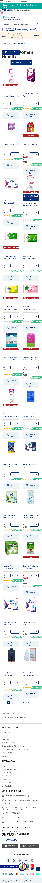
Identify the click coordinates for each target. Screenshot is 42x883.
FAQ (3, 766)
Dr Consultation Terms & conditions (15, 749)
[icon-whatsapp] (32, 860)
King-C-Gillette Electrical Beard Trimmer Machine (9, 674)
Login (19, 30)
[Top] (38, 869)
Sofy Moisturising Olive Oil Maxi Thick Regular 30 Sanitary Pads (10, 516)
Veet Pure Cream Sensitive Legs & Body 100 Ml (11, 415)
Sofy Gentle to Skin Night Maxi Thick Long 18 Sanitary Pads (31, 466)
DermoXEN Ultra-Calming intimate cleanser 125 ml (29, 674)
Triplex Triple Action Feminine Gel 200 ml (30, 204)
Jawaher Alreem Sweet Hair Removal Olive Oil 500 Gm (10, 567)
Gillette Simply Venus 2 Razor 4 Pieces (30, 516)
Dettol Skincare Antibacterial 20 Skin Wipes (30, 308)
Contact (5, 779)
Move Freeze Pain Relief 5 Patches (29, 415)
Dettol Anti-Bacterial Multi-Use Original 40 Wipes (10, 257)
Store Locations (23, 10)
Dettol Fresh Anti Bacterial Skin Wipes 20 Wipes (10, 308)
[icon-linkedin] (20, 860)
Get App (3, 10)
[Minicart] (36, 29)
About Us (5, 739)
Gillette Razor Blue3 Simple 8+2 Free (10, 466)
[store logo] (11, 18)
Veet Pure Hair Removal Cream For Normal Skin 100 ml (10, 95)
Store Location (7, 776)
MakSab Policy (7, 786)
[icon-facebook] (8, 860)
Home (4, 43)
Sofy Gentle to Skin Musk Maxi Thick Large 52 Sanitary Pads (10, 623)
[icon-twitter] (14, 860)
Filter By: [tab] (13, 52)
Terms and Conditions (10, 769)
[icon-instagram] (26, 860)
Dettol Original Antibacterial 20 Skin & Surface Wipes (30, 257)
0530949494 (11, 840)
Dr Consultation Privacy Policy (13, 746)
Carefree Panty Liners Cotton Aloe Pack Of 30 (30, 359)
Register (24, 30)
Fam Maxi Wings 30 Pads (10, 146)
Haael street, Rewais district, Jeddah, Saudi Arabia (21, 801)
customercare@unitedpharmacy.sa (18, 1)
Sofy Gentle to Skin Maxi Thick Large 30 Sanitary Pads (30, 623)
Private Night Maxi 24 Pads (30, 95)
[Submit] (37, 24)
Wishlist (32, 30)
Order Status (6, 736)
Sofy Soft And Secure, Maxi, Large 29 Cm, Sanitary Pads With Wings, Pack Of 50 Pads (11, 202)
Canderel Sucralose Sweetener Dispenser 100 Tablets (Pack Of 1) (30, 146)
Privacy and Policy (8, 742)
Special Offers (7, 783)
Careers (10, 10)
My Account (6, 732)
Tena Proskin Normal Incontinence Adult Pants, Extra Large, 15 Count (10, 359)
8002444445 (11, 831)
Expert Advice (7, 753)
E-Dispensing (7, 772)
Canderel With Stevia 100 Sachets (30, 567)
